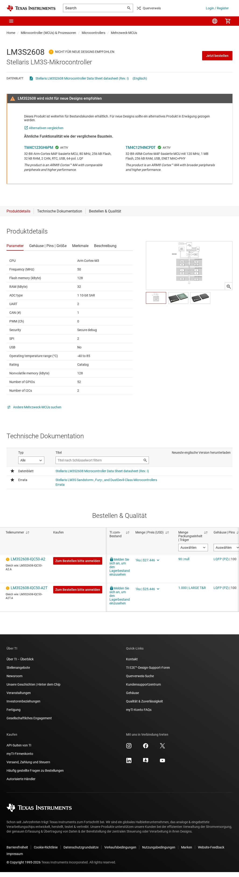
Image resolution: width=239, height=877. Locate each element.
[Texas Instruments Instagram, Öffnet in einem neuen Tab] (129, 747)
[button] (11, 21)
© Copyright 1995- (24, 862)
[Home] (31, 8)
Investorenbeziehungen (23, 701)
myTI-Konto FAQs (138, 710)
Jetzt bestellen (217, 56)
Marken (186, 847)
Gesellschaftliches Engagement (29, 718)
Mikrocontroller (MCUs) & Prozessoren (48, 33)
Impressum (15, 854)
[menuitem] (214, 21)
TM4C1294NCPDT (141, 147)
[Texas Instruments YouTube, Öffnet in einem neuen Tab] (162, 762)
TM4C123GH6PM (38, 147)
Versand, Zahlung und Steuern (28, 762)
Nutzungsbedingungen (158, 847)
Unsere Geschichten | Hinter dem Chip (33, 684)
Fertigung (14, 710)
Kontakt (132, 659)
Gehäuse (132, 693)
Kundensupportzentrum (143, 684)
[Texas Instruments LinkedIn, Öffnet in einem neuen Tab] (129, 762)
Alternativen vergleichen (46, 128)
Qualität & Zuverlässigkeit (144, 701)
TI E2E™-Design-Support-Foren (148, 667)
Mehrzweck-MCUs (124, 33)
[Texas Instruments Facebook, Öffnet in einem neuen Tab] (145, 747)
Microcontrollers (93, 33)
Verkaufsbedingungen (120, 847)
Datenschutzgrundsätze (80, 847)
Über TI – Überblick (20, 659)
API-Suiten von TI (19, 745)
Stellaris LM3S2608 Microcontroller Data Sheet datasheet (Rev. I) (82, 78)
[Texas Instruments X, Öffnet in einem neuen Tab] (162, 747)
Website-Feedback (211, 847)
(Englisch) (140, 78)
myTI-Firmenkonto (20, 754)
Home (11, 33)
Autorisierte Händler (21, 779)
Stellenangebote (18, 667)
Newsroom (14, 676)
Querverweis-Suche (140, 676)
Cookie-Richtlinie (46, 847)
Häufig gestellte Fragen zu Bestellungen (35, 770)
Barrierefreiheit (17, 847)
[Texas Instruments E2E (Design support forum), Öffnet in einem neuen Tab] (145, 762)
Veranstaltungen (19, 693)
